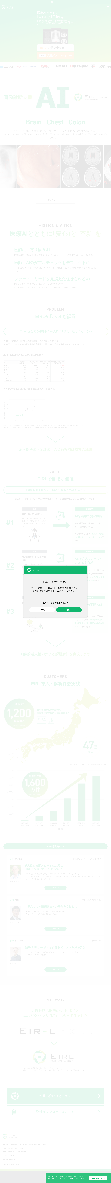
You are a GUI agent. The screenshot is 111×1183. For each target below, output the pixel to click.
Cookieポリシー (73, 1178)
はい (69, 610)
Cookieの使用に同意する (98, 1178)
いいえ (42, 610)
